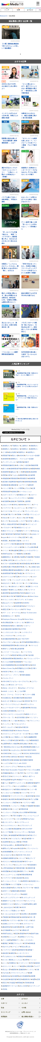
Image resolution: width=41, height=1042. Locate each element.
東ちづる (34, 743)
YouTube (6, 973)
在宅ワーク (6, 891)
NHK (38, 563)
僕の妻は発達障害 (18, 649)
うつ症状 (26, 465)
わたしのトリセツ (21, 865)
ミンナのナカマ (8, 635)
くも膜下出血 (29, 927)
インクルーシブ (15, 806)
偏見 (24, 524)
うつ (19, 472)
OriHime (35, 583)
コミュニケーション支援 (11, 874)
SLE (33, 920)
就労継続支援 (18, 698)
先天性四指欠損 (22, 717)
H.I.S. (28, 534)
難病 (19, 554)
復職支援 (30, 783)
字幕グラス (11, 514)
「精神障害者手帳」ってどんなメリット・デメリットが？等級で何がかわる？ (27, 397)
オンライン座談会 (18, 671)
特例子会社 (6, 554)
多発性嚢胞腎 (7, 852)
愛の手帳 (12, 567)
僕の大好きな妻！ (23, 645)
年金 (4, 514)
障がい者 (15, 455)
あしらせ (6, 685)
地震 (33, 979)
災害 (38, 979)
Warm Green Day (9, 668)
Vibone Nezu (28, 619)
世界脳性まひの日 (23, 668)
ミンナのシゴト (20, 635)
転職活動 (6, 485)
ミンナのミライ (26, 632)
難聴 (33, 468)
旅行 (4, 534)
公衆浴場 (29, 966)
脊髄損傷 (6, 478)
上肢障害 (27, 501)
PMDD (22, 593)
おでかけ (30, 10)
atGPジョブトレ (28, 704)
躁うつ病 (6, 468)
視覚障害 (6, 472)
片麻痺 (22, 557)
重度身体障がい (18, 658)
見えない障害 (15, 842)
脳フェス (6, 783)
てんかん (15, 475)
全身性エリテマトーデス (11, 924)
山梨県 (5, 743)
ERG (18, 616)
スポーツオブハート (10, 495)
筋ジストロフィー (9, 822)
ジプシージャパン (32, 848)
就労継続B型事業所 (9, 639)
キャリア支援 (15, 884)
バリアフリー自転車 (10, 950)
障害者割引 (23, 478)
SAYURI (5, 757)
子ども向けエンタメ (10, 956)
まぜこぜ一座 (7, 701)
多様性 (12, 799)
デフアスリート (25, 577)
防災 (19, 979)
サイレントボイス (9, 599)
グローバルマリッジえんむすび (13, 714)
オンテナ (6, 521)
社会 (2, 1007)
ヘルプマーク (22, 485)
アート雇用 (6, 940)
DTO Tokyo (27, 609)
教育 (22, 799)
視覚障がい (34, 446)
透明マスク (30, 622)
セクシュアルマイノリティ (23, 560)
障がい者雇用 (13, 743)
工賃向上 (6, 835)
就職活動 (13, 485)
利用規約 (4, 1016)
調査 (19, 531)
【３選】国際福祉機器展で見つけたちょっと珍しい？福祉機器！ (10, 46)
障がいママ (14, 773)
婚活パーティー (31, 714)
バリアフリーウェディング (12, 894)
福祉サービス (30, 593)
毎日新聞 (6, 501)
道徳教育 (33, 914)
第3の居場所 (7, 888)
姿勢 (25, 960)
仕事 (18, 10)
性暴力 (17, 907)
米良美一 (22, 757)
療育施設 (20, 982)
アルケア (37, 966)
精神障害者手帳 (15, 468)
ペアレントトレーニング (30, 816)
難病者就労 (35, 740)
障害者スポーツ (23, 495)
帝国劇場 (6, 773)
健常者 (20, 482)
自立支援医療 (24, 976)
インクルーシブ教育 (10, 802)
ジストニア (22, 858)
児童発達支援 (29, 982)
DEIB (9, 809)
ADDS (5, 596)
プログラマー (26, 888)
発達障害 (34, 472)
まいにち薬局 (19, 786)
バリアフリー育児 (32, 773)
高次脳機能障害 (31, 737)
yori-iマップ (7, 816)
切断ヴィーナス (32, 586)
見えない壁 (6, 969)
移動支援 (15, 891)
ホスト (21, 518)
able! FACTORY (23, 639)
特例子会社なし (8, 933)
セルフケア (16, 930)
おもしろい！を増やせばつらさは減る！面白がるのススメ (29, 199)
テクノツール (30, 901)
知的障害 (18, 603)
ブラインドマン (34, 721)
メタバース (20, 711)
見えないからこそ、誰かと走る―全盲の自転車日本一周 (9, 325)
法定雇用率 (31, 475)
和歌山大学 (22, 655)
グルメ (26, 567)
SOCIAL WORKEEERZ (31, 753)
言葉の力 (6, 721)
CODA (37, 796)
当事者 (15, 557)
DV (24, 910)
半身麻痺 (29, 557)
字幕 (18, 514)
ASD (4, 838)
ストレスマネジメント (10, 825)
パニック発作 (7, 488)
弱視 (4, 475)
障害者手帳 (6, 455)
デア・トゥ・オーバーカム (12, 613)
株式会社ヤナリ (8, 789)
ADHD (22, 455)
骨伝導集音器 (7, 622)
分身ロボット (15, 586)
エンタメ (25, 1003)
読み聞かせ (25, 914)
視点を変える (25, 946)
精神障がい (34, 449)
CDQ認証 (12, 982)
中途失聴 (30, 655)
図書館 (31, 498)
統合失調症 (13, 452)
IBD (33, 563)
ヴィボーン (13, 518)
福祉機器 (18, 570)
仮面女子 (6, 590)
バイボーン (27, 626)
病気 (22, 563)
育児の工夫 (6, 776)
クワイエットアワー (33, 658)
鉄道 (18, 727)
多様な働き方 (24, 743)
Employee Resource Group (12, 619)
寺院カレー (23, 721)
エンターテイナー (23, 953)
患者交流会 (6, 976)
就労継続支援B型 (27, 760)
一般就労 (36, 888)
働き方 (25, 806)
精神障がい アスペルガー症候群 (22, 459)
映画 (38, 468)
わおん (17, 642)
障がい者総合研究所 (10, 524)
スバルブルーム (8, 606)
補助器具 (20, 544)
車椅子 (26, 462)
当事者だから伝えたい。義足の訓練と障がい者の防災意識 (29, 115)
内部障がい (25, 449)
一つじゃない (27, 662)
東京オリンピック (24, 527)
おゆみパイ (35, 534)
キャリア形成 (7, 832)
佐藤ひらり (36, 747)
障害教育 (12, 711)
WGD (34, 665)
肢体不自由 (35, 933)
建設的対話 (6, 927)
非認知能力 (33, 865)
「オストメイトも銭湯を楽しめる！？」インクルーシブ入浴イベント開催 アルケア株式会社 (29, 143)
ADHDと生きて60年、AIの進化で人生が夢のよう (9, 86)
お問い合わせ (26, 1012)
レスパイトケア (8, 819)
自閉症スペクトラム (27, 937)
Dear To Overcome (29, 613)
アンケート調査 (29, 694)
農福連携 (16, 829)
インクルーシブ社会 (10, 812)
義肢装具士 (27, 979)
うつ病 (5, 452)
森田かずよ (6, 848)
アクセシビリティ (19, 724)
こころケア (22, 521)
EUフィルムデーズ (9, 727)
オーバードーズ (14, 537)
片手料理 (24, 842)
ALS (14, 855)
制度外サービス (8, 904)
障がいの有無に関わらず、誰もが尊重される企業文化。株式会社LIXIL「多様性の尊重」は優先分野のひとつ (10, 297)
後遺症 (37, 806)
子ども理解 (34, 799)
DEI (19, 802)
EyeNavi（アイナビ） (27, 688)
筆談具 (14, 655)
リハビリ (16, 809)
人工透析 (6, 737)
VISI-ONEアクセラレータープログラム (16, 681)
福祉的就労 (28, 698)
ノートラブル (27, 652)
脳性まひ (13, 472)
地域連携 (13, 835)
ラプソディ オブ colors (25, 599)
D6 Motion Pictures (22, 730)
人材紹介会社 (35, 567)
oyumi (5, 537)
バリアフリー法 (8, 878)
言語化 (5, 989)
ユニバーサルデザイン (30, 550)
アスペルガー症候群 (33, 455)
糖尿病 (14, 969)
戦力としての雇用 (21, 904)
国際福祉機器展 (8, 570)
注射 (37, 969)
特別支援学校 (19, 606)
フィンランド (7, 724)
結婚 (15, 550)
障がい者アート (29, 776)
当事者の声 (25, 930)
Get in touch (17, 701)
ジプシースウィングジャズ (22, 852)
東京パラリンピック (10, 531)
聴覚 (27, 472)
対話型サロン (35, 881)
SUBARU (26, 603)
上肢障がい (25, 446)
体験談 (17, 793)
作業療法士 (13, 963)
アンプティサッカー (10, 462)
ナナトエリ (34, 645)
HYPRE (23, 629)
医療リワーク (24, 871)
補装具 (12, 953)
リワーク (32, 793)
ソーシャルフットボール (11, 547)
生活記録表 (19, 878)
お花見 (23, 537)
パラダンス (27, 920)
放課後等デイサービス (10, 986)
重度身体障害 (7, 658)
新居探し (6, 540)
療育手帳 (20, 567)
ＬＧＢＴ (6, 498)
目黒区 (5, 937)
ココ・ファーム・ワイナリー (13, 694)
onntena (13, 521)
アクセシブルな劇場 (33, 770)
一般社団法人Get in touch (12, 747)
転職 (35, 482)
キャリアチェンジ (23, 822)
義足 (21, 573)
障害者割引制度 (8, 730)
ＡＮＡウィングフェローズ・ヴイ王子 (16, 734)
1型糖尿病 (21, 969)
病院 (28, 554)
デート (34, 508)
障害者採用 (14, 478)
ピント (5, 963)
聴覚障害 (23, 475)
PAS (32, 963)
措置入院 (6, 609)
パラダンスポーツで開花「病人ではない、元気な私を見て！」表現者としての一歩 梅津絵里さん (29, 327)
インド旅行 (14, 721)
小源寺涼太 (14, 757)
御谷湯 (37, 963)
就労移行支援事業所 (10, 482)
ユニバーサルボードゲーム (12, 707)
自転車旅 (24, 917)
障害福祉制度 (15, 917)
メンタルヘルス (8, 793)
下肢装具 (37, 557)
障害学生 (26, 881)
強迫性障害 (14, 593)
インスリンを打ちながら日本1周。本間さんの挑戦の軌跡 (10, 115)
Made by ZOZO (25, 766)
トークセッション (26, 491)
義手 (16, 573)
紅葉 (33, 488)
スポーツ (33, 495)
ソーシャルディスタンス (19, 580)
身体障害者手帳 (8, 573)
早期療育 (18, 596)
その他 (24, 1007)
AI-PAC (11, 596)
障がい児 (23, 590)
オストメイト (7, 966)
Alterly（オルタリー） (10, 688)
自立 (28, 521)
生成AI (22, 848)
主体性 (5, 711)
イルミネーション (19, 508)
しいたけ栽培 (7, 829)
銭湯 (22, 966)
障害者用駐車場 (26, 874)
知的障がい (31, 452)
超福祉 (12, 501)
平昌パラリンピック (33, 514)
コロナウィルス (8, 577)
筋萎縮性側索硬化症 (10, 858)
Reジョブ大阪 (7, 740)
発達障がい (22, 452)
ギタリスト (6, 861)
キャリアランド (8, 786)
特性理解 (6, 871)
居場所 (22, 933)
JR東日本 (25, 727)
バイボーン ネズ (19, 622)
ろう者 (25, 570)
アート (36, 504)
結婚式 (25, 894)
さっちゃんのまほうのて (11, 914)
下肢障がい (16, 446)
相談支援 (13, 979)
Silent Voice (34, 596)
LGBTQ (10, 560)
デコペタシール (15, 609)
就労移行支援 (15, 540)
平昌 (15, 527)
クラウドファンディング (19, 973)
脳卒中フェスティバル (18, 783)
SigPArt (14, 779)
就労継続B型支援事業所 (11, 629)
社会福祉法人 (7, 698)
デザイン (29, 504)
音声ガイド (28, 845)
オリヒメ (6, 586)
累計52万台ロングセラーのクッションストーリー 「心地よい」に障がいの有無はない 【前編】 (10, 172)
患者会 (28, 563)
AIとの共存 (23, 986)
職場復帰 (6, 796)
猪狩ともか (14, 590)
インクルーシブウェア (10, 766)
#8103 (23, 907)
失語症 (16, 740)
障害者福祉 (33, 812)
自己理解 (6, 884)
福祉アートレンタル (26, 779)
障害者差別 (6, 626)
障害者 (20, 462)
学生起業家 (6, 779)
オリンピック (32, 524)
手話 (16, 577)
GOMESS (6, 753)
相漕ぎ (5, 920)
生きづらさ (6, 946)
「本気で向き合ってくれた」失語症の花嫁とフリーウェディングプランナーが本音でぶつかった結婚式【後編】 (29, 268)
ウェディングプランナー (11, 897)
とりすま (18, 819)
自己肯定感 (14, 871)
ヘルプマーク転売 (9, 544)
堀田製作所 (22, 950)
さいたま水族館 (8, 662)
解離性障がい (7, 557)
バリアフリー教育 (28, 802)
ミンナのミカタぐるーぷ (11, 632)
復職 (4, 809)
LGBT (27, 518)
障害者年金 (27, 468)
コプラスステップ (26, 825)
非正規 (29, 757)
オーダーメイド (23, 963)
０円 (28, 508)
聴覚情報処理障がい (33, 642)
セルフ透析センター (17, 737)
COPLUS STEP (26, 829)
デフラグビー (30, 606)
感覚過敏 (18, 662)
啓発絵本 (21, 956)
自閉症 (5, 567)
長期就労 (23, 891)
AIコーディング (34, 986)
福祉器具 (6, 953)
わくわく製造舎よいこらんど (13, 960)
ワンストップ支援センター (12, 910)
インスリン (31, 969)
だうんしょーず (16, 753)
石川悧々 (34, 668)
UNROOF (27, 701)
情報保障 (20, 845)
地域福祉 (16, 760)
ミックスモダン (28, 940)
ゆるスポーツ (7, 583)
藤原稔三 (6, 943)
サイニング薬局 (31, 786)
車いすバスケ (18, 583)
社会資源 (6, 979)
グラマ (34, 701)
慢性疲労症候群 (17, 861)
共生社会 (33, 707)
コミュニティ (13, 937)
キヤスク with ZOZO (19, 763)
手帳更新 (6, 917)
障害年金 (27, 665)
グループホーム (8, 642)
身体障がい (6, 446)
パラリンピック (17, 511)
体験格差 (29, 956)
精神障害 (32, 478)
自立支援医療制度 (9, 665)
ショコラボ (6, 763)
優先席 (31, 485)
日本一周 (32, 917)
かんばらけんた (15, 750)
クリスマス (6, 511)
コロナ (34, 577)
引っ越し (30, 537)
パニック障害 (18, 488)
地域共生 (6, 799)
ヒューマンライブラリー (18, 498)
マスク (32, 580)
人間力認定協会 (8, 868)
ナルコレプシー (8, 678)
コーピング (16, 946)
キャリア (24, 793)
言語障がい (16, 449)
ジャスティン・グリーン (11, 675)
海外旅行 (10, 534)
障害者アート (16, 940)
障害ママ (31, 838)
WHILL (15, 504)
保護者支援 (31, 868)
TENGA (27, 544)
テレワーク (31, 590)
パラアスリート (29, 573)
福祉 (32, 518)
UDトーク (6, 580)
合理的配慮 (26, 747)
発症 (18, 563)
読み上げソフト (8, 603)
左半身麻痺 (6, 930)
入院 (24, 554)
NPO (27, 933)
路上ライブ (31, 858)
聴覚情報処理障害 (9, 645)
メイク (14, 554)
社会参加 (15, 927)
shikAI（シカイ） (9, 691)
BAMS (22, 504)
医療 (30, 973)
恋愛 (19, 550)
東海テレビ (6, 649)
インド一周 (33, 789)
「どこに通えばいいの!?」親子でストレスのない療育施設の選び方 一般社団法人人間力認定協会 (29, 88)
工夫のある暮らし (9, 845)
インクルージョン (27, 884)
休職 (32, 871)
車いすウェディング (28, 897)
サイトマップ (5, 1012)
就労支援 (30, 796)
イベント (6, 550)
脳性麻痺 (26, 707)
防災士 (5, 982)
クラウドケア (19, 901)
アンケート (27, 531)
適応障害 (6, 593)
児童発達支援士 (20, 868)
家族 (18, 799)
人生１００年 (7, 504)
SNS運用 (15, 976)
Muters (25, 596)
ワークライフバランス (18, 796)
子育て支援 (16, 816)
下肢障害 (20, 501)
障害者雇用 (6, 491)
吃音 (24, 838)
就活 (16, 933)
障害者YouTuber (28, 819)
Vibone (5, 518)
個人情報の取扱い (28, 1016)
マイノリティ (33, 717)
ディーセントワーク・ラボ (12, 881)
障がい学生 (17, 888)
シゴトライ (25, 540)
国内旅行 (18, 534)
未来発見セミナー (9, 616)
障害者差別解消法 (9, 465)
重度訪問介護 (7, 760)
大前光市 (6, 750)
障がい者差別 (16, 626)
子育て (22, 773)
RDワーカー (28, 861)
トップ (6, 10)
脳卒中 (37, 783)
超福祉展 (15, 491)
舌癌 (25, 943)
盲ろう (23, 586)
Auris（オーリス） (16, 685)
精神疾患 (32, 943)
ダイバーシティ (17, 776)
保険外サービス (8, 901)
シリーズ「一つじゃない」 (12, 652)
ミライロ (27, 583)
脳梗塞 (31, 806)
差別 (19, 524)
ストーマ (16, 966)
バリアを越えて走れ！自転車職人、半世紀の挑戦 (9, 199)
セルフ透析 (34, 734)
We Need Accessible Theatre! (13, 770)
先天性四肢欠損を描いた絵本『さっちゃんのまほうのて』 (29, 354)
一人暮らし (36, 521)
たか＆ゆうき (7, 855)
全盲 (8, 475)
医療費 (33, 976)
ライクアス (6, 655)
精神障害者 (28, 482)
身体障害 (6, 459)
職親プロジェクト (16, 943)
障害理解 (6, 806)
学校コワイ (33, 835)
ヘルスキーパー (34, 570)
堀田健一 (30, 950)
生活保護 (20, 665)
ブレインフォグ (8, 865)
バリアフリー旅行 (15, 920)
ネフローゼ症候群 (9, 563)
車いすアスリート (27, 924)
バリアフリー (7, 508)
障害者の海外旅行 (21, 789)
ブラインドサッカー (31, 511)
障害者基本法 (22, 835)
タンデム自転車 (29, 547)
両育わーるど (24, 740)
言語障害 (6, 842)
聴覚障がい (6, 449)
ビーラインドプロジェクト (12, 704)
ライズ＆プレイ (16, 838)
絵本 (27, 799)
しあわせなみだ (8, 907)
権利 (21, 927)
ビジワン (34, 681)
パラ (22, 514)
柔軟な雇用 (33, 904)
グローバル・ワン (9, 717)
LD (8, 838)
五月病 (33, 544)
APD (22, 642)
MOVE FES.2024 (24, 855)
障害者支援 (24, 809)
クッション (33, 960)
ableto (26, 878)
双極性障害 (34, 465)
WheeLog (35, 531)
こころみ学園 (21, 691)
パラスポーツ (7, 527)
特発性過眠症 (25, 675)
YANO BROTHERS (29, 750)
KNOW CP (6, 671)
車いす (19, 465)
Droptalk (15, 848)
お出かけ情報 (22, 812)
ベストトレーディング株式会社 (24, 832)
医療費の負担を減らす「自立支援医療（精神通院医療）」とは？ (9, 141)
